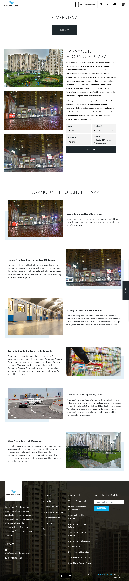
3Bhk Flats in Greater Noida (80, 557)
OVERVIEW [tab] (64, 30)
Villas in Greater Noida (78, 501)
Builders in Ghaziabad (77, 546)
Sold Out (91, 149)
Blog (44, 528)
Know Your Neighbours (53, 512)
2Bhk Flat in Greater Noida (79, 563)
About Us (47, 501)
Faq (44, 534)
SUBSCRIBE (101, 508)
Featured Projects (50, 506)
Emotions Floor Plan (51, 517)
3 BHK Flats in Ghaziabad (79, 540)
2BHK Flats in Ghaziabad (78, 552)
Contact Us (47, 523)
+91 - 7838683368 (87, 4)
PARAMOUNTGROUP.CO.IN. (102, 575)
